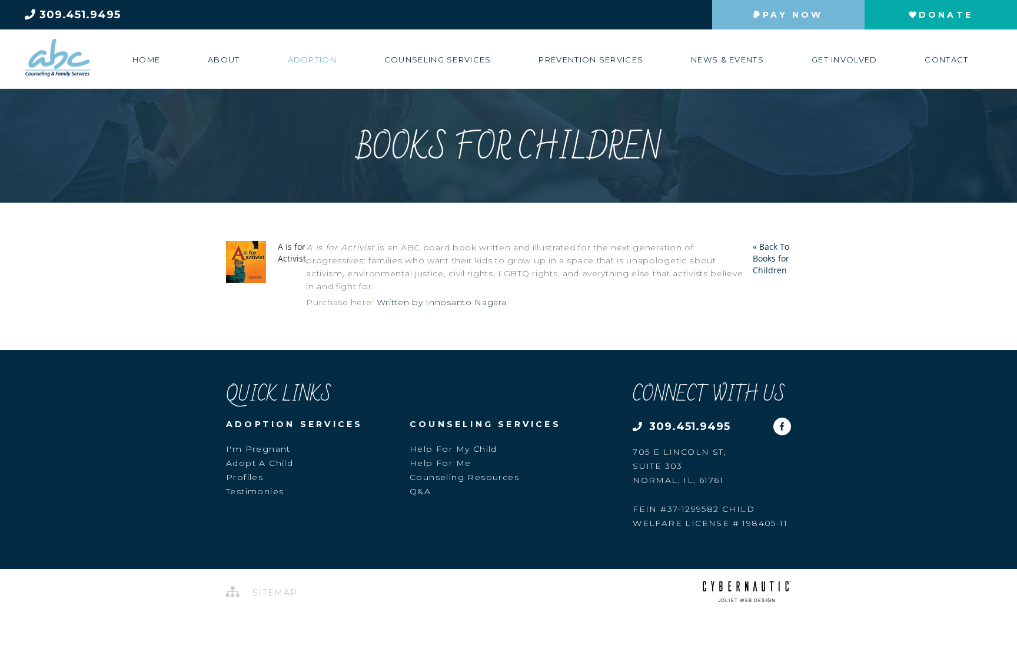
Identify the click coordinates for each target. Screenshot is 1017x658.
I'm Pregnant (258, 449)
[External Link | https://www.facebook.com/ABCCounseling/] (782, 422)
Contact (946, 59)
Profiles (244, 477)
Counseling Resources (464, 477)
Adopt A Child (259, 463)
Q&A (420, 491)
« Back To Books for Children (771, 258)
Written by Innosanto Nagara (442, 302)
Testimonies (255, 491)
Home (146, 59)
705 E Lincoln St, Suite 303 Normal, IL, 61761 (679, 466)
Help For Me (440, 463)
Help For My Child (453, 449)
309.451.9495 (78, 15)
